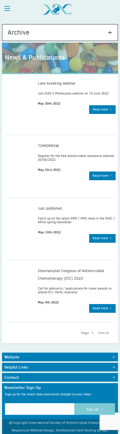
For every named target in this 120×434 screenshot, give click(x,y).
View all (103, 333)
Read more (101, 109)
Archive (18, 32)
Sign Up (93, 409)
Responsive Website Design (33, 430)
